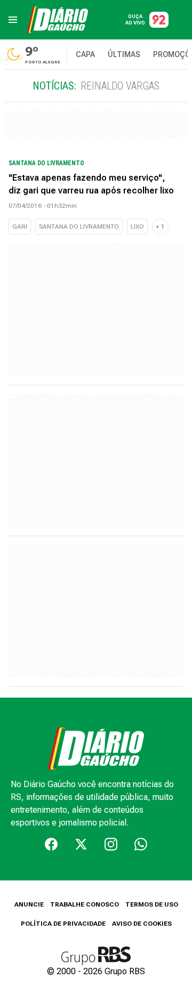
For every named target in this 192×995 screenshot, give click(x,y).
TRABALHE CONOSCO (84, 904)
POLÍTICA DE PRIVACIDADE (63, 923)
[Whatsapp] (140, 844)
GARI (19, 226)
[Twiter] (81, 844)
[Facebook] (51, 844)
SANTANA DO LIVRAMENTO (79, 226)
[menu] (12, 19)
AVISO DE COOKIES (142, 923)
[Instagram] (111, 844)
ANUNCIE (29, 904)
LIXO (137, 226)
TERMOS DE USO (151, 904)
